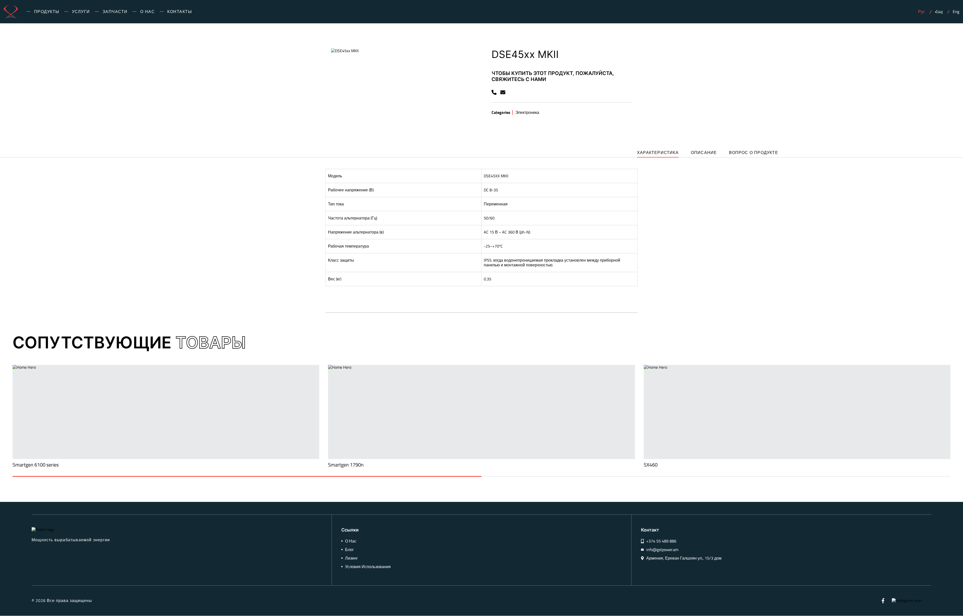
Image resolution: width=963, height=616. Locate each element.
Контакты (179, 11)
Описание (704, 153)
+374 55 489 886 (661, 541)
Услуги (81, 11)
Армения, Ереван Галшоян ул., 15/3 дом (683, 558)
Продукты (46, 11)
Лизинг (351, 558)
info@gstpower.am (662, 549)
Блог (349, 549)
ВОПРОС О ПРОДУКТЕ (753, 153)
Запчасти (115, 11)
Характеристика (658, 153)
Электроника (527, 112)
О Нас (147, 11)
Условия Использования (368, 566)
